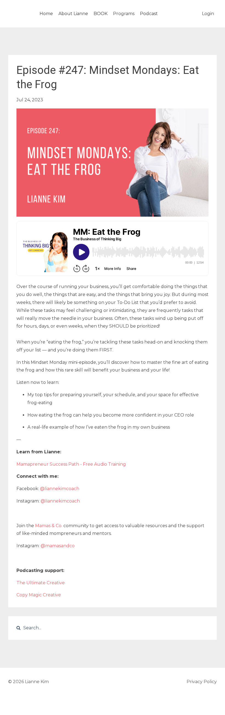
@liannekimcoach (59, 488)
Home (46, 13)
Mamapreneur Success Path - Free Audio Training (71, 464)
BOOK (101, 13)
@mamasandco (58, 545)
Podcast (149, 13)
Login (208, 13)
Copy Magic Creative (38, 594)
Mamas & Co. (48, 525)
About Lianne (73, 13)
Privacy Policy (202, 681)
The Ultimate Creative (40, 582)
